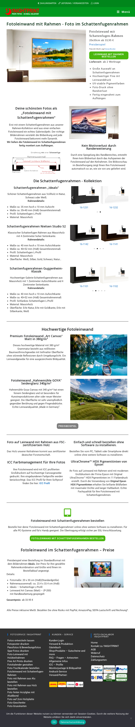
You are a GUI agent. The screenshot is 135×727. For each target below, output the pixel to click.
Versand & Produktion (61, 643)
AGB (93, 649)
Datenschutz (98, 656)
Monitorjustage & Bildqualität (65, 668)
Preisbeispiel (97, 44)
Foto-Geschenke (16, 702)
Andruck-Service (58, 671)
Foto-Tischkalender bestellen (23, 668)
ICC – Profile (56, 664)
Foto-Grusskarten (17, 706)
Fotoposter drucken (18, 643)
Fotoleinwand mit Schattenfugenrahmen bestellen (67, 521)
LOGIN (96, 3)
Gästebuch (55, 647)
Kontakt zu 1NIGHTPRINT (105, 646)
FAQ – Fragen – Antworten (63, 657)
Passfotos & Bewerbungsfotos (24, 647)
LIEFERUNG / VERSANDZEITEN (75, 3)
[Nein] (131, 718)
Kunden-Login (56, 640)
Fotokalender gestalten (20, 664)
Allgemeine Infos (58, 661)
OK (54, 722)
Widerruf (95, 653)
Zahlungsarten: (99, 659)
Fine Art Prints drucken (19, 661)
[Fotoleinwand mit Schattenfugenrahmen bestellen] (67, 512)
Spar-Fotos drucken (18, 650)
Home (94, 642)
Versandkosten (110, 49)
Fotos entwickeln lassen (20, 640)
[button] (72, 197)
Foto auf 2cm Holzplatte (20, 699)
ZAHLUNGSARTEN (48, 3)
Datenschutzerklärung (72, 722)
